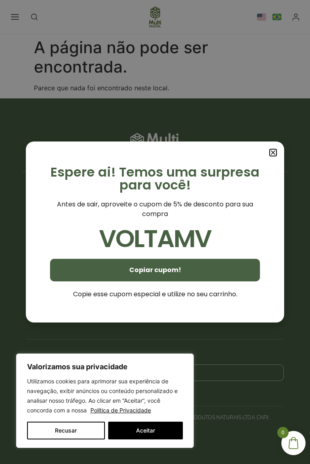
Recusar (66, 430)
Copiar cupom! (155, 270)
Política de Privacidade (120, 410)
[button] (273, 153)
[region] (105, 401)
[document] (155, 232)
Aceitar (145, 430)
